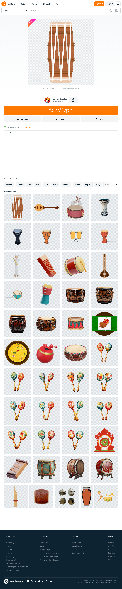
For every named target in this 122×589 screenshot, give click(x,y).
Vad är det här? (26, 127)
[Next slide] (112, 184)
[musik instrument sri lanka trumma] (17, 207)
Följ (72, 102)
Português (111, 549)
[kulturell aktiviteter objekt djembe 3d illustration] (46, 294)
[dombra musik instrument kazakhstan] (46, 207)
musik (20, 184)
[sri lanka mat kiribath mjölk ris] (104, 323)
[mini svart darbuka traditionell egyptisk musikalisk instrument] (17, 236)
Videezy (8, 549)
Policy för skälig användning (104, 582)
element (9, 184)
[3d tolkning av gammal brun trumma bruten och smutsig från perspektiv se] (67, 496)
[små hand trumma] (75, 352)
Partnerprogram (45, 549)
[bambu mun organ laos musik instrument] (16, 496)
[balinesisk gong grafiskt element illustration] (104, 440)
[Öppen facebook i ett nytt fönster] (28, 581)
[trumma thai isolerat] (41, 496)
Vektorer (11, 4)
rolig (98, 184)
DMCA (41, 546)
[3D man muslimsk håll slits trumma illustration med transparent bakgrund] (17, 265)
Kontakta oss (76, 546)
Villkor (76, 582)
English (110, 542)
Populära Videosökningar (49, 560)
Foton (23, 4)
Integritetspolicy (86, 582)
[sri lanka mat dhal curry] (17, 352)
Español (110, 546)
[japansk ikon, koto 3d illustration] (17, 469)
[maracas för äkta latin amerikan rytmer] (104, 352)
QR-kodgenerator (12, 570)
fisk (37, 184)
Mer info (9, 133)
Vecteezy (8, 546)
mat (46, 184)
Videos (34, 4)
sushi (55, 184)
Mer (57, 4)
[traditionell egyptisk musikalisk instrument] (104, 207)
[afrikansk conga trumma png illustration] (87, 496)
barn (107, 184)
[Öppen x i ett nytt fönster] (47, 581)
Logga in (108, 4)
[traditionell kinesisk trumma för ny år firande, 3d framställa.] (75, 207)
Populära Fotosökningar (48, 556)
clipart (88, 184)
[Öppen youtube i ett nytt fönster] (51, 581)
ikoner (77, 184)
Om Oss (74, 549)
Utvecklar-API (10, 560)
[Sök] (108, 10)
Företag (8, 553)
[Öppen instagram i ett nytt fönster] (32, 581)
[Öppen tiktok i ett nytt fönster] (43, 581)
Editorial (46, 4)
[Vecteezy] (3, 3)
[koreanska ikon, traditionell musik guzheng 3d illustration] (46, 265)
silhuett (66, 184)
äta (29, 184)
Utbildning (9, 556)
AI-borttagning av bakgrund (16, 567)
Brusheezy (9, 542)
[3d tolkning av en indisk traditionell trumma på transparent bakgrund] (46, 469)
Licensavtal (43, 542)
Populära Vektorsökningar (49, 553)
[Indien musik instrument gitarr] (104, 265)
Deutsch (110, 553)
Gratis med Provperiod (60, 110)
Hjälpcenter (76, 542)
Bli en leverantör (78, 553)
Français (110, 556)
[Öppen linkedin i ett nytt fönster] (35, 581)
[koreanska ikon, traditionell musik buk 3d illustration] (75, 265)
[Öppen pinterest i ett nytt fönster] (39, 581)
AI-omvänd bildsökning (14, 563)
